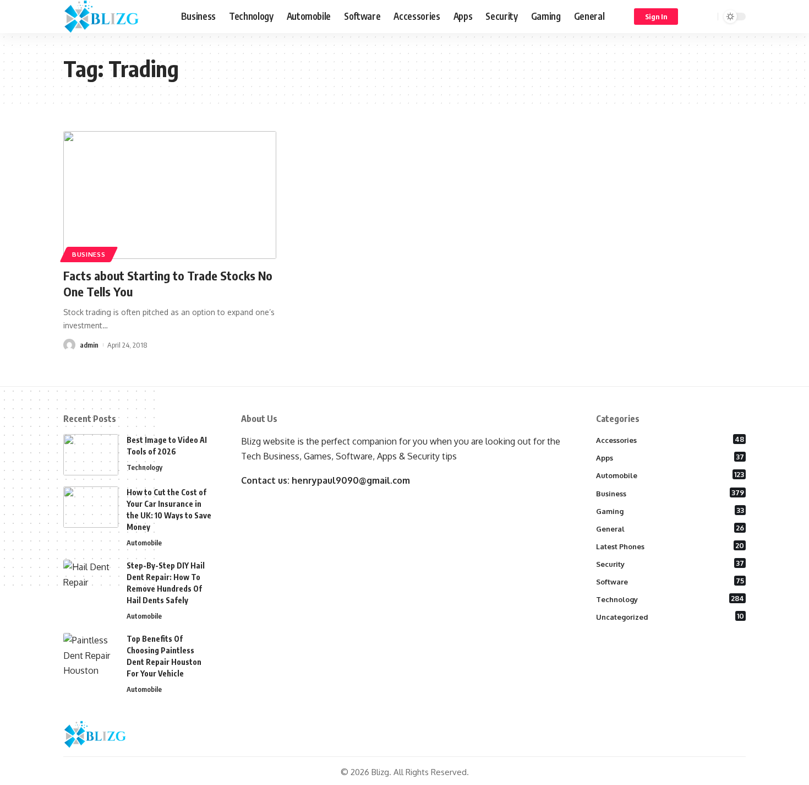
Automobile (144, 542)
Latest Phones (670, 546)
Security (670, 564)
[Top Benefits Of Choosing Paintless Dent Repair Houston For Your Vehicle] (90, 653)
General (670, 528)
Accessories (670, 440)
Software (670, 581)
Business (89, 254)
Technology (144, 467)
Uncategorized (670, 616)
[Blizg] (113, 16)
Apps (670, 457)
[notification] (693, 16)
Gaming (670, 511)
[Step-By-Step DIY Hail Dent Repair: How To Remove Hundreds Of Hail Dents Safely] (90, 580)
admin (89, 344)
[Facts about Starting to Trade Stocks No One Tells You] (169, 195)
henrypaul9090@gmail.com (351, 480)
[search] (707, 16)
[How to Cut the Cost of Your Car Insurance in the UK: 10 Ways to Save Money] (90, 507)
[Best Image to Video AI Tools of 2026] (90, 454)
